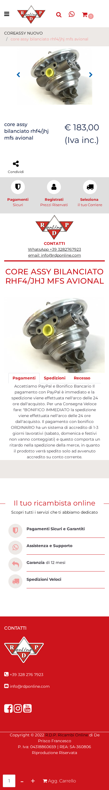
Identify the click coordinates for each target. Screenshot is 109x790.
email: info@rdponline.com (54, 255)
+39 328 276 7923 (26, 674)
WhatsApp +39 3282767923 (54, 249)
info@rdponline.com (30, 686)
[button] (54, 75)
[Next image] (91, 75)
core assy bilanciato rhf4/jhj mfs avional (49, 39)
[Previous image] (18, 75)
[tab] (24, 378)
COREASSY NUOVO (23, 33)
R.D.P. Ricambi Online (66, 734)
